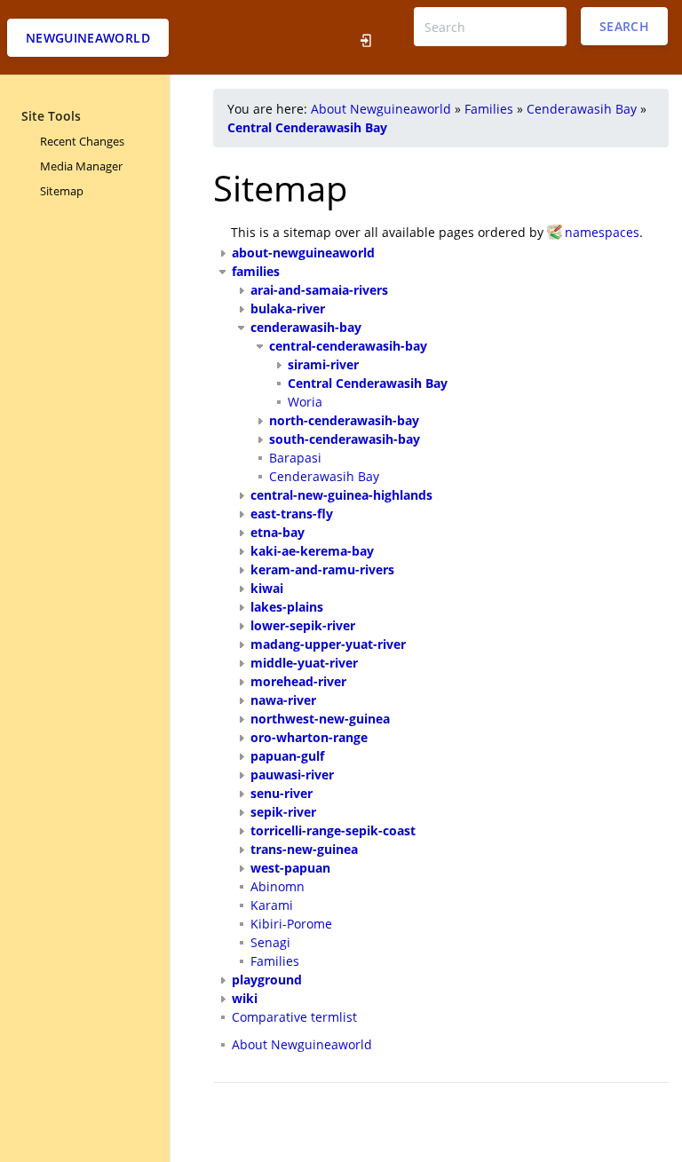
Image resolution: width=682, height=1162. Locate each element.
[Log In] (366, 37)
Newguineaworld (88, 37)
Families (488, 108)
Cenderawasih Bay (582, 108)
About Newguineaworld (381, 108)
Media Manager (81, 166)
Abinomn (277, 886)
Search (624, 26)
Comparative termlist (294, 1016)
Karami (271, 905)
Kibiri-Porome (291, 923)
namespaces (602, 232)
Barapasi (295, 457)
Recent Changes (82, 141)
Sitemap (61, 191)
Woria (305, 401)
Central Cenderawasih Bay (307, 127)
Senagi (270, 942)
